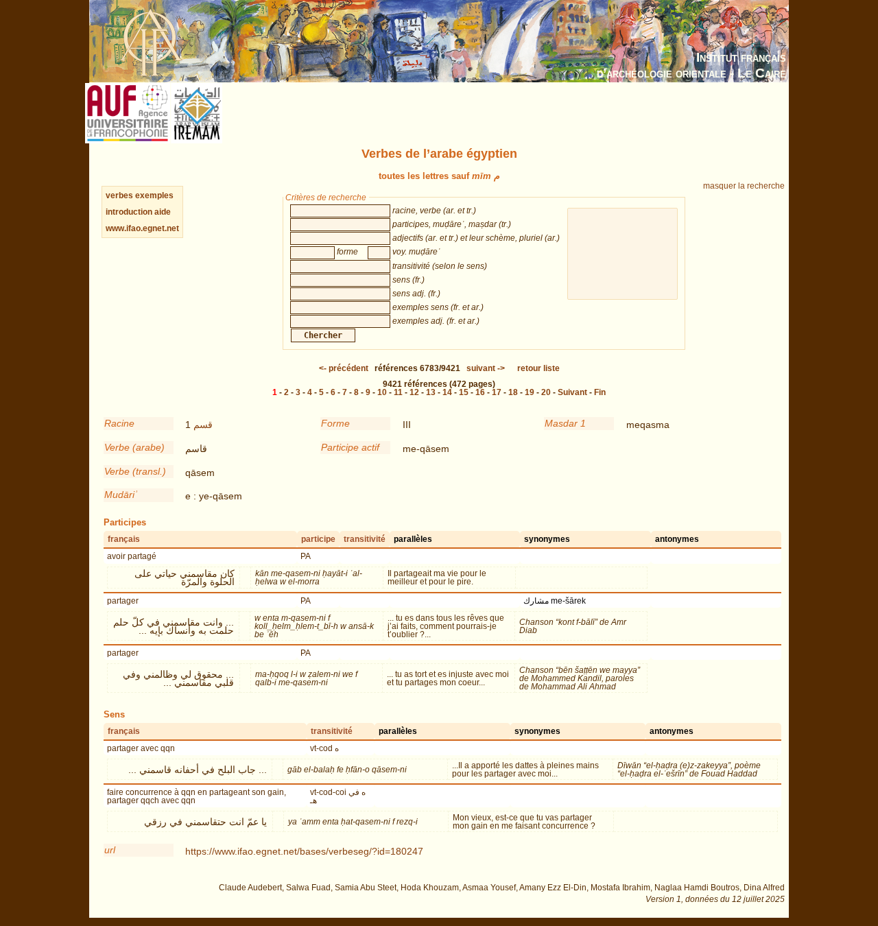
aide (162, 212)
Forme (335, 423)
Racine (119, 423)
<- (343, 368)
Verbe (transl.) (135, 471)
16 (480, 392)
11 (398, 392)
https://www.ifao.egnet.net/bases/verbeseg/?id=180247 (304, 851)
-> (485, 368)
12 (414, 392)
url (109, 849)
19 (529, 392)
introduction (130, 212)
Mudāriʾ (121, 494)
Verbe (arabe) (134, 447)
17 (496, 392)
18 (513, 392)
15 (463, 392)
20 (546, 392)
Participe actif (350, 447)
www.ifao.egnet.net (142, 228)
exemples (154, 195)
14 (447, 392)
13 (431, 392)
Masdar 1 (565, 423)
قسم (203, 424)
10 (382, 392)
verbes (119, 195)
